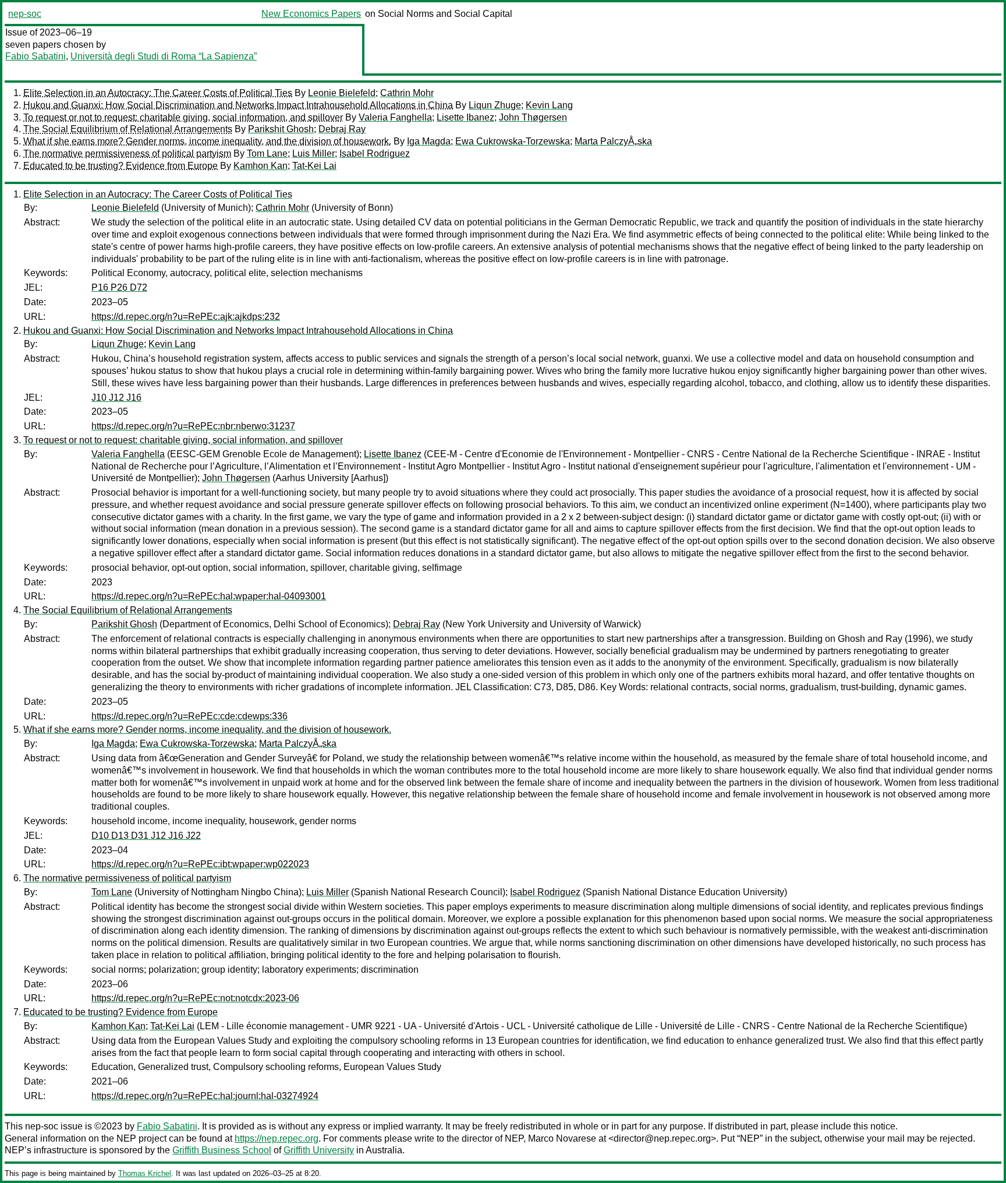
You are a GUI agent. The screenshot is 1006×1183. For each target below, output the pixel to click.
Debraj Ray (342, 129)
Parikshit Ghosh (281, 129)
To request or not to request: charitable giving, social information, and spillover (183, 117)
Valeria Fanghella (395, 117)
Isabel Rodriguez (374, 153)
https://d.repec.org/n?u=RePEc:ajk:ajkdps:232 (185, 317)
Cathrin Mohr (407, 93)
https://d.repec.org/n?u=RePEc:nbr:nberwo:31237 (193, 426)
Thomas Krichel (144, 1173)
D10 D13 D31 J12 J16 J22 (146, 836)
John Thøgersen (533, 117)
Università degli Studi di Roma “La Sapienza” (163, 56)
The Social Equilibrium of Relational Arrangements (127, 129)
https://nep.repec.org (276, 1138)
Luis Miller (313, 153)
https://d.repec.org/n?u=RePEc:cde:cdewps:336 (189, 716)
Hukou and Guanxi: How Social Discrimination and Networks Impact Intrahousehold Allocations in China (238, 105)
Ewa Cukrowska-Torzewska (512, 141)
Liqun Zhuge (495, 105)
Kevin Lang (549, 105)
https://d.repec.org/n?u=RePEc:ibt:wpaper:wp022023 (200, 864)
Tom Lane (267, 153)
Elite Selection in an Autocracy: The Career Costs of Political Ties (157, 93)
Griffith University (319, 1150)
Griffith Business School (221, 1150)
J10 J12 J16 (116, 397)
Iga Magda (429, 141)
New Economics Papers (311, 14)
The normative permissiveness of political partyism (127, 153)
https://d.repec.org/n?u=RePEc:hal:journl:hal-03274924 (204, 1096)
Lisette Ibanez (465, 117)
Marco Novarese (562, 1138)
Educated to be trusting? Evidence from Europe (120, 166)
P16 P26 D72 (119, 287)
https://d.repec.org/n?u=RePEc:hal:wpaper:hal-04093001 (208, 596)
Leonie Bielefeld (342, 93)
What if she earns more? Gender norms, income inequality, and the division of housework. (207, 141)
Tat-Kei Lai (314, 166)
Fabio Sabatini (35, 56)
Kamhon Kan (260, 166)
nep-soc (24, 14)
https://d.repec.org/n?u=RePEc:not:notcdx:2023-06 (195, 998)
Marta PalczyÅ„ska (613, 141)
